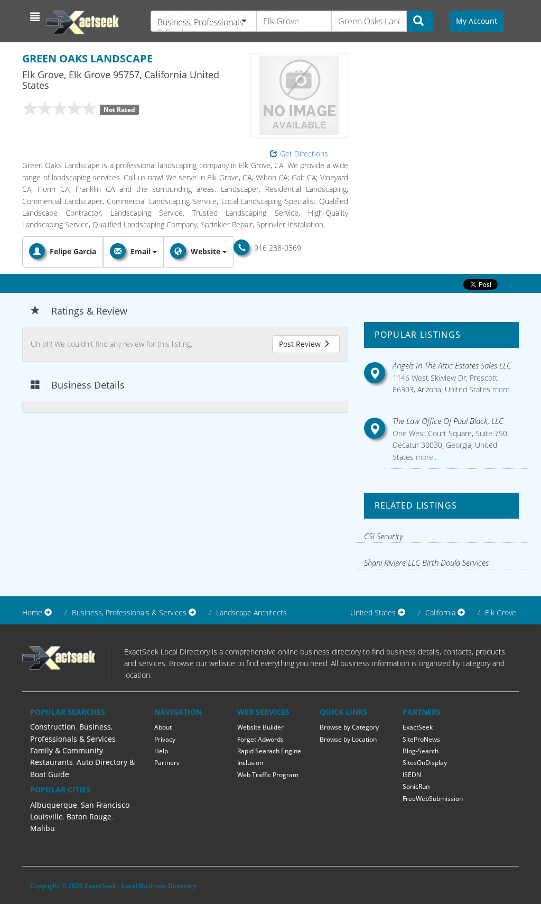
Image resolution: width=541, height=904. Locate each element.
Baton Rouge (89, 816)
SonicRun (416, 786)
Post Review (301, 344)
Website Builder (260, 727)
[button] (36, 17)
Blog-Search (421, 750)
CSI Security (383, 536)
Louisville (46, 816)
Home (32, 612)
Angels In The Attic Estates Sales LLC (452, 365)
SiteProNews (421, 739)
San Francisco (105, 805)
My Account (476, 21)
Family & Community (66, 750)
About (163, 727)
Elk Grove (500, 612)
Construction (53, 727)
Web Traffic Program (268, 774)
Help (161, 750)
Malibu (42, 828)
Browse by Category (349, 727)
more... (502, 389)
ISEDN (412, 774)
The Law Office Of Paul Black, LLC (448, 421)
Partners (167, 762)
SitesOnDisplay (425, 762)
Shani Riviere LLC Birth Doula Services (426, 562)
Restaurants (51, 762)
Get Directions (304, 154)
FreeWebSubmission (433, 798)
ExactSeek (418, 727)
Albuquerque (53, 805)
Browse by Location (348, 739)
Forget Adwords (260, 739)
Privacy (164, 739)
